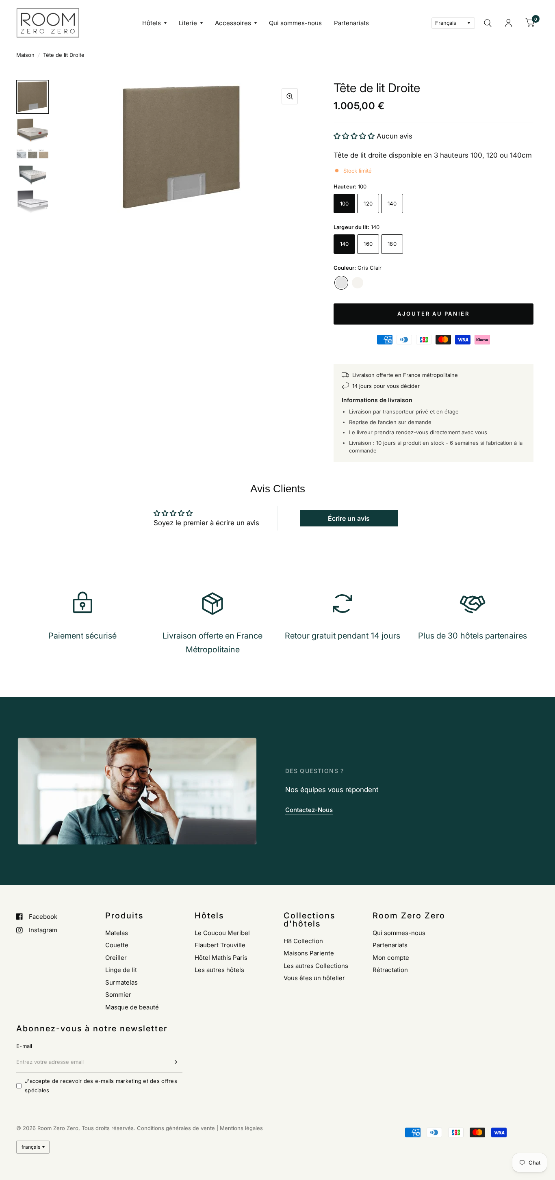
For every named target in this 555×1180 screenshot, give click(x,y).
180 (392, 243)
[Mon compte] (508, 23)
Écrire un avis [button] (349, 518)
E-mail (24, 1046)
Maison (25, 55)
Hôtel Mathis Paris (221, 957)
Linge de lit (121, 970)
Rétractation (390, 970)
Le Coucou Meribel (222, 933)
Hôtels (151, 23)
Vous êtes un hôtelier (314, 978)
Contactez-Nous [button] (309, 810)
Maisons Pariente (309, 953)
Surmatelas (121, 982)
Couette (116, 945)
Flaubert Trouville (220, 945)
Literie (188, 23)
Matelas (116, 933)
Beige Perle (357, 282)
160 (368, 243)
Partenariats (351, 23)
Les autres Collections (316, 966)
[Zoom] (290, 96)
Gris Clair (341, 282)
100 (344, 203)
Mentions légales (240, 1128)
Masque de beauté (132, 1007)
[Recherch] (488, 23)
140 (392, 203)
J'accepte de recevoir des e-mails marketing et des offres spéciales (101, 1085)
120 (368, 203)
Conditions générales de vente (175, 1128)
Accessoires (233, 23)
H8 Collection (303, 941)
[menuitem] (154, 23)
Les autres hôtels (219, 970)
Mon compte (391, 957)
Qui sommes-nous (295, 23)
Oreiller (116, 957)
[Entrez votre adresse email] (174, 1061)
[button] (355, 136)
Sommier (118, 994)
